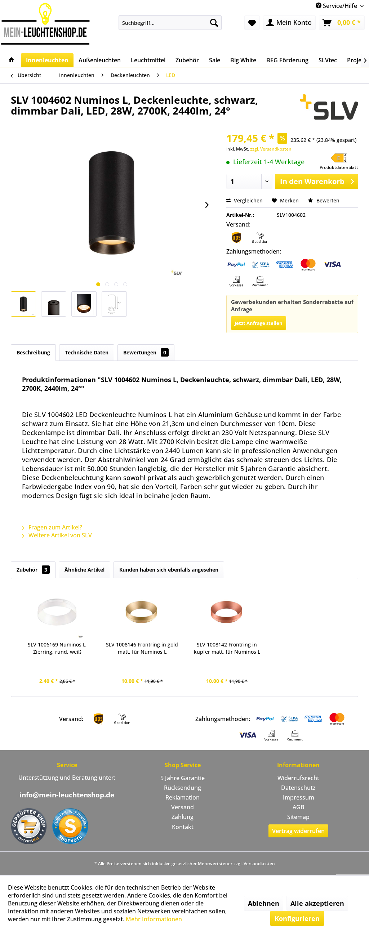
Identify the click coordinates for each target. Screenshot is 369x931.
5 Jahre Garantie (182, 778)
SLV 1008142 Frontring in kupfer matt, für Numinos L (227, 648)
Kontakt (183, 827)
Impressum (298, 797)
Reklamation (182, 797)
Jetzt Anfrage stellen (259, 323)
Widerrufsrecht (298, 778)
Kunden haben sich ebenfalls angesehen (168, 569)
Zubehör (32, 569)
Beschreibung (33, 352)
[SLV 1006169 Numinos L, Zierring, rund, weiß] (57, 612)
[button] (339, 161)
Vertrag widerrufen (298, 831)
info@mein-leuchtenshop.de (66, 795)
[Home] (11, 60)
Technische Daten (86, 352)
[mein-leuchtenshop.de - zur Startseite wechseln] (45, 23)
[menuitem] (170, 22)
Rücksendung (182, 788)
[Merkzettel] (252, 22)
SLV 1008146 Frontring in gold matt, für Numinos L (142, 648)
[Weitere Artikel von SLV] (329, 107)
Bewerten (327, 200)
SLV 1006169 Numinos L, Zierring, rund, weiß (57, 648)
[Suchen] (214, 22)
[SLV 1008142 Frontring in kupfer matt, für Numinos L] (227, 612)
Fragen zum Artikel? (54, 527)
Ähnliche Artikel (85, 569)
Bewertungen (144, 352)
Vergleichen (247, 200)
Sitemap (298, 817)
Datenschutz (298, 788)
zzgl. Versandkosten (271, 149)
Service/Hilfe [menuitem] (340, 6)
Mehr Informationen (154, 919)
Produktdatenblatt (339, 167)
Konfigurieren (297, 918)
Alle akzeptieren (317, 903)
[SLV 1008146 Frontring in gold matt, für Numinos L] (142, 612)
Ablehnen (263, 903)
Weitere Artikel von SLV (59, 535)
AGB (298, 807)
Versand (182, 807)
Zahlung (183, 817)
